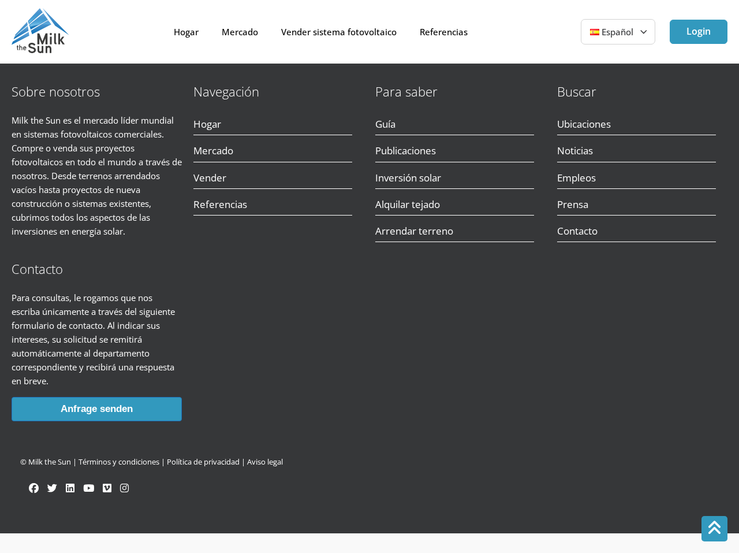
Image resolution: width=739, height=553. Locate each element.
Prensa (572, 204)
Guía (385, 124)
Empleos (576, 177)
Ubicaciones (584, 124)
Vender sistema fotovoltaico (339, 32)
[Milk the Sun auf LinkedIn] (70, 488)
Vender (209, 177)
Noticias (575, 150)
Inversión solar (408, 177)
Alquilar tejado (407, 204)
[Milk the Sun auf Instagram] (124, 488)
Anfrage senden (97, 408)
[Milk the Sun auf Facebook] (34, 488)
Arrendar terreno (414, 230)
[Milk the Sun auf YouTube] (88, 488)
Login (698, 31)
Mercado (240, 32)
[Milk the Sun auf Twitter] (52, 488)
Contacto (577, 230)
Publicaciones (405, 150)
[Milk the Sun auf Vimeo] (107, 488)
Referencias (444, 32)
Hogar (186, 32)
